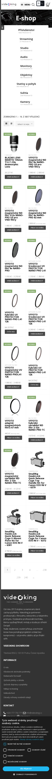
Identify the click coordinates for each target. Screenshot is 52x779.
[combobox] (24, 124)
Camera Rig (33, 471)
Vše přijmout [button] (26, 769)
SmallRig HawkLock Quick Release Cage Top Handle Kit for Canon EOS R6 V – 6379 (37, 480)
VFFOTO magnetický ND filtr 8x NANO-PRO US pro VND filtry (37, 162)
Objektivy (9, 418)
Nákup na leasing (11, 688)
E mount (8, 155)
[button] (26, 774)
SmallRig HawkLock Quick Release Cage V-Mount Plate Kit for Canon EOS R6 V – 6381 (14, 538)
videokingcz (11, 716)
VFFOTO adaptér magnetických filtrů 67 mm (13, 424)
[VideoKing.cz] (9, 4)
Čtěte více (11, 332)
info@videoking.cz (34, 712)
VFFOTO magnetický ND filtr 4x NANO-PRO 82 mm (37, 214)
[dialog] (26, 747)
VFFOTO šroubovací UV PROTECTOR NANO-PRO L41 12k (37, 319)
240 (26, 577)
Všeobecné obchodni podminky (17, 671)
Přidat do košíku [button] (37, 228)
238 (45, 569)
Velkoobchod (9, 693)
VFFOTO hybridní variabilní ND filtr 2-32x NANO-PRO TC (37, 425)
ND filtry (33, 155)
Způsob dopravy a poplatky (15, 684)
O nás (6, 667)
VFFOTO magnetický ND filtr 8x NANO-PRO (13, 267)
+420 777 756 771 (14, 712)
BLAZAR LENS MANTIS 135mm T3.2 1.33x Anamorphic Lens (14, 162)
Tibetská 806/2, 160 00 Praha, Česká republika (24, 653)
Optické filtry (35, 261)
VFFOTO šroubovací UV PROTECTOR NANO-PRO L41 (37, 267)
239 (18, 577)
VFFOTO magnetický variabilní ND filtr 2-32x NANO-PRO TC (13, 478)
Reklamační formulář (12, 676)
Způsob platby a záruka (14, 680)
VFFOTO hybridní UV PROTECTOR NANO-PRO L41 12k (13, 317)
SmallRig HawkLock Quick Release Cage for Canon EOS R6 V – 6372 (37, 536)
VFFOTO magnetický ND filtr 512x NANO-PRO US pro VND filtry (14, 215)
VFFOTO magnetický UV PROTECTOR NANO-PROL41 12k (13, 372)
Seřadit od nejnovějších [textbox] (25, 124)
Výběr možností (13, 177)
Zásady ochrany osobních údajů (17, 697)
